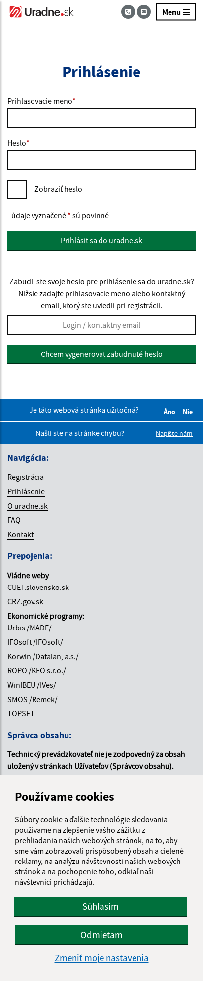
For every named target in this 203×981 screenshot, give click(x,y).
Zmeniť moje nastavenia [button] (102, 958)
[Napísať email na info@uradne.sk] (144, 12)
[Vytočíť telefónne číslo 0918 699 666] (129, 12)
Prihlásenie (26, 491)
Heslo (18, 143)
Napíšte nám (174, 433)
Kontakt (20, 534)
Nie (189, 411)
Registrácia (25, 477)
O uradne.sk (27, 505)
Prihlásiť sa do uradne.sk (101, 240)
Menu (171, 12)
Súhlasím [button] (100, 906)
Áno (171, 411)
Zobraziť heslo (58, 189)
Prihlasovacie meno (41, 101)
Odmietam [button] (101, 935)
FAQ (14, 520)
